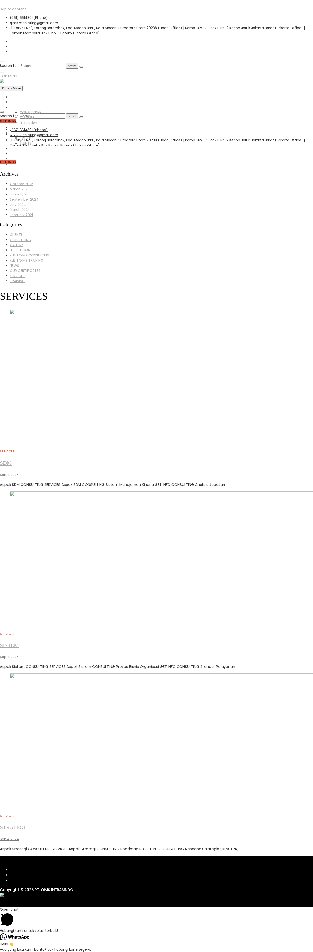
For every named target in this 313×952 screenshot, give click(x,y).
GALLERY (16, 133)
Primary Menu (11, 88)
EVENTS (26, 143)
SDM (6, 463)
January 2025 (21, 194)
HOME (15, 97)
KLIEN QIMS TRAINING (26, 260)
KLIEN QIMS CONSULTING (30, 255)
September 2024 (24, 199)
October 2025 (21, 184)
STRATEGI (12, 827)
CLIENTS (16, 127)
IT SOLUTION (20, 250)
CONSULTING (30, 112)
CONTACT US (21, 153)
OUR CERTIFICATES (25, 270)
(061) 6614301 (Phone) (29, 17)
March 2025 (20, 189)
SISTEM (9, 645)
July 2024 (18, 204)
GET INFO (8, 162)
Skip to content (13, 9)
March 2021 (19, 209)
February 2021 (21, 214)
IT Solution (28, 122)
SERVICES (17, 107)
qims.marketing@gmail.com (34, 22)
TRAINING (27, 117)
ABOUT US (18, 102)
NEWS (14, 148)
